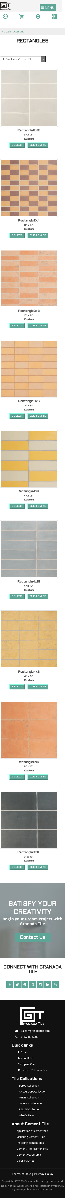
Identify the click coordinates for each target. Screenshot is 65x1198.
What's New (26, 1115)
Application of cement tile (32, 1131)
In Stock (23, 1052)
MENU (49, 7)
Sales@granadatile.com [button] (34, 1030)
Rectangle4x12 (29, 491)
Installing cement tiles (30, 1142)
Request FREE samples (32, 1070)
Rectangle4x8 (29, 671)
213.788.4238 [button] (28, 1036)
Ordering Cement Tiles (31, 1136)
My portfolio (25, 1058)
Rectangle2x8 (29, 311)
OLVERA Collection (14, 31)
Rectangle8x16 (28, 852)
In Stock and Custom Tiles (18, 59)
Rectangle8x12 (29, 762)
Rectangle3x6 (29, 401)
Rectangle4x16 (28, 581)
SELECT (17, 145)
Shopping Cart (26, 1064)
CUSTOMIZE (38, 145)
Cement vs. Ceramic (29, 1154)
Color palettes (25, 1160)
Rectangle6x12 (28, 130)
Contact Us (32, 938)
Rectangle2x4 (29, 220)
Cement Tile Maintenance (32, 1148)
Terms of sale (21, 1174)
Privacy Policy (43, 1174)
